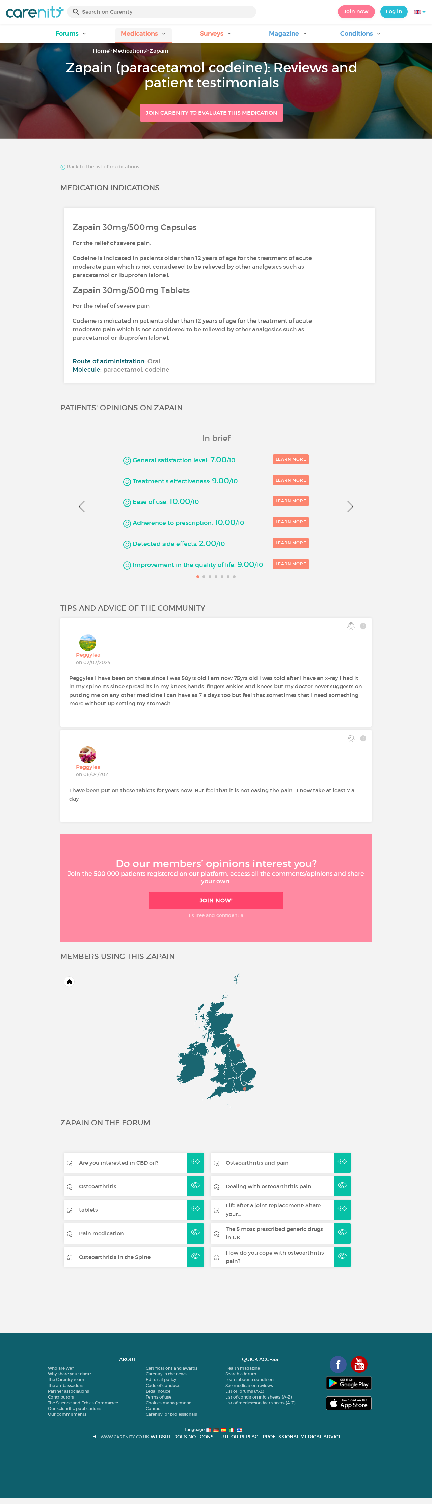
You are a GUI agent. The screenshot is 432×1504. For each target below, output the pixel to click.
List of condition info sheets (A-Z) (258, 1397)
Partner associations (68, 1391)
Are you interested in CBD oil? (118, 1162)
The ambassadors (65, 1385)
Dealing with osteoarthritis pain (269, 1186)
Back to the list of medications (102, 167)
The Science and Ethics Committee (83, 1402)
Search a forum (240, 1373)
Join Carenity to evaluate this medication (211, 112)
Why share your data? (69, 1373)
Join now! (356, 11)
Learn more (291, 459)
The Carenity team (66, 1379)
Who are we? (61, 1368)
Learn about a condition (249, 1379)
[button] (71, 35)
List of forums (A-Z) (244, 1391)
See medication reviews (249, 1385)
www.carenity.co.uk (125, 1436)
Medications (129, 50)
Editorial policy (161, 1379)
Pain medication (101, 1233)
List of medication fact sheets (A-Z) (260, 1402)
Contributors (61, 1397)
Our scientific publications (74, 1408)
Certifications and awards (171, 1368)
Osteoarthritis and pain (257, 1162)
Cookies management (168, 1402)
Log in (394, 11)
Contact (154, 1408)
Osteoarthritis (97, 1186)
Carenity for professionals (171, 1414)
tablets (88, 1209)
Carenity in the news (166, 1373)
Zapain (159, 50)
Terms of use (158, 1397)
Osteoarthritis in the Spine (115, 1257)
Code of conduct (163, 1385)
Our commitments (67, 1414)
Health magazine (242, 1368)
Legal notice (158, 1391)
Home (101, 50)
